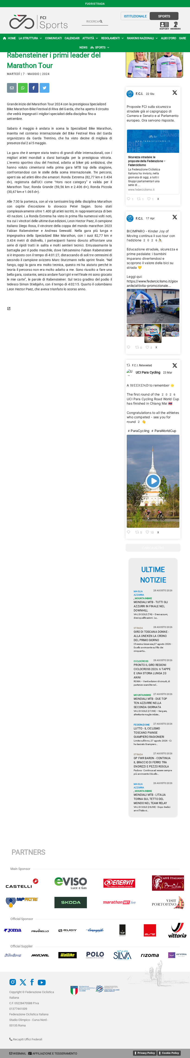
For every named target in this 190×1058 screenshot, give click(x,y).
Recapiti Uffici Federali (27, 1039)
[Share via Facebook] (33, 88)
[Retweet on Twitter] (128, 365)
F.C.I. (139, 94)
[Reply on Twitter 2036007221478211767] (130, 532)
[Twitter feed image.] (153, 306)
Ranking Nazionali (140, 38)
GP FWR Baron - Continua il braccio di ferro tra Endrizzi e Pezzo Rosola (152, 762)
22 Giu (150, 94)
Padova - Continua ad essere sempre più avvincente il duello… (153, 772)
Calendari (72, 38)
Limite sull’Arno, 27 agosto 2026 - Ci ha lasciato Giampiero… (152, 742)
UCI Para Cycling (148, 372)
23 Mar (168, 372)
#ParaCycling (138, 431)
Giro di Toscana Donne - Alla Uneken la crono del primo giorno (151, 636)
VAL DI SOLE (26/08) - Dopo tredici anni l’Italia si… (152, 809)
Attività (88, 38)
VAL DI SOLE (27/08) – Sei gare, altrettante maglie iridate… (150, 713)
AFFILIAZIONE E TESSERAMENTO (55, 1053)
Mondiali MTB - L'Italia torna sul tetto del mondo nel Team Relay (150, 799)
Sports (100, 47)
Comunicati (53, 38)
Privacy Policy (146, 1053)
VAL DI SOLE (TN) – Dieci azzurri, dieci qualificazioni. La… (151, 616)
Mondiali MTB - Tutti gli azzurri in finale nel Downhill (151, 606)
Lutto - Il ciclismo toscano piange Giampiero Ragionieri (149, 732)
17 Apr (150, 218)
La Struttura (28, 38)
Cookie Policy (170, 1053)
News (83, 47)
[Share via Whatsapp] (23, 88)
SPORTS (164, 16)
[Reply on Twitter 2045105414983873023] (130, 348)
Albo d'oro (168, 38)
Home (12, 38)
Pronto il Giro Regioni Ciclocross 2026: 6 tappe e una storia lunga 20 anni (152, 671)
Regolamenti (110, 38)
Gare (182, 38)
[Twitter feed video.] (153, 481)
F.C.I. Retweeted (142, 365)
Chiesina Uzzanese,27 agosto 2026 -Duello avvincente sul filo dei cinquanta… (153, 647)
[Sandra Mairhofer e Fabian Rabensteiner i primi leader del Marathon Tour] (154, 58)
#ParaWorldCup (163, 431)
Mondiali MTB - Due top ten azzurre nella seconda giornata (150, 703)
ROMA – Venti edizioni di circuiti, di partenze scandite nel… (152, 683)
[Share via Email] (12, 88)
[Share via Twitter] (44, 88)
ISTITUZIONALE (135, 16)
